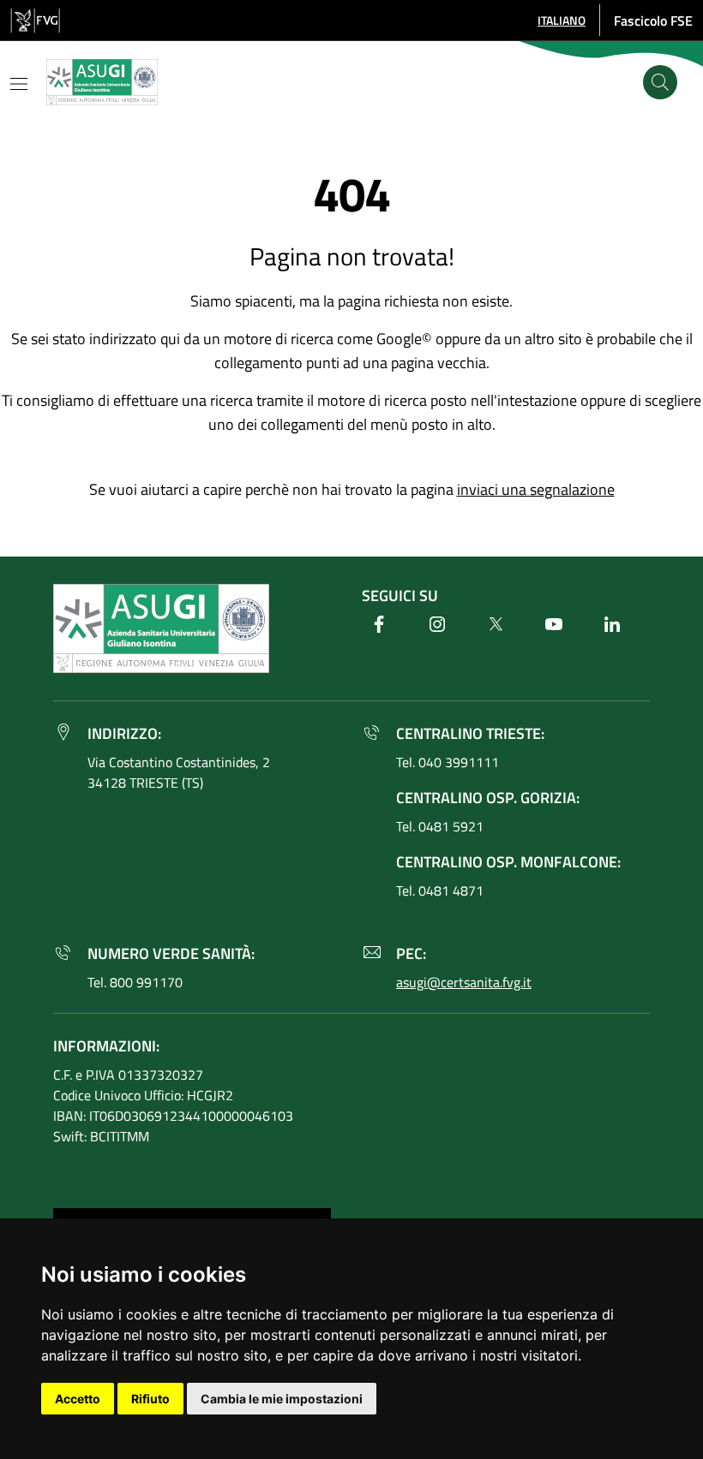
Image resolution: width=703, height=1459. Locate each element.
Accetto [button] (77, 1398)
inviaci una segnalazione (536, 489)
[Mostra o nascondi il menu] (19, 84)
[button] (561, 20)
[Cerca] (660, 82)
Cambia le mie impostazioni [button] (282, 1398)
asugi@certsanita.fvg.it (464, 982)
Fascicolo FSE (653, 20)
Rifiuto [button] (150, 1398)
